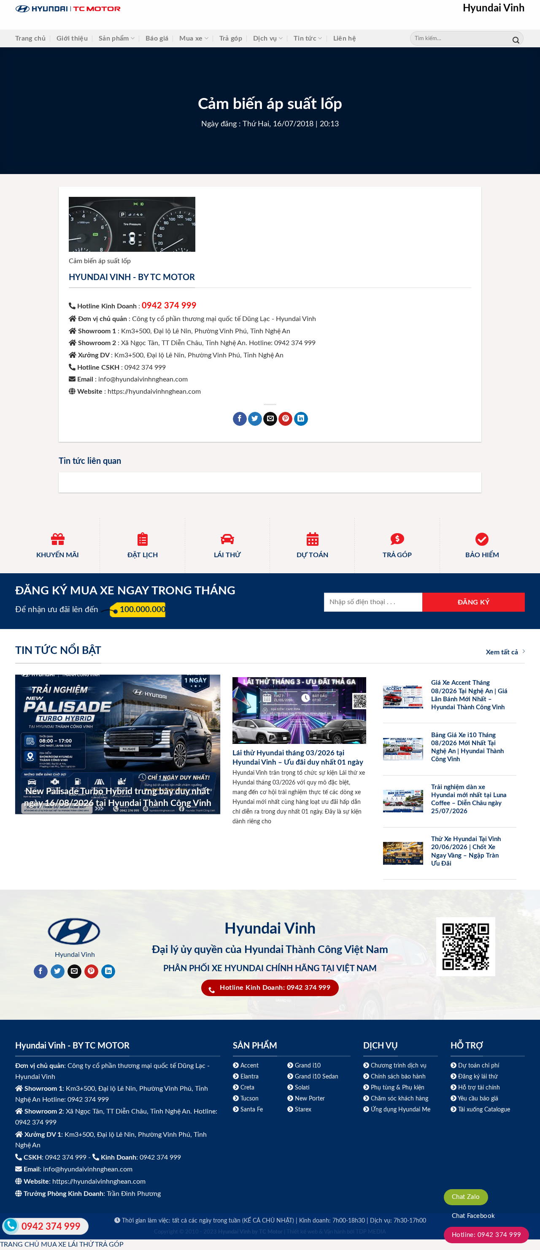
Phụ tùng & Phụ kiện (397, 1087)
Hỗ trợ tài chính (479, 1087)
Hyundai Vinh (494, 8)
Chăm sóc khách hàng (399, 1098)
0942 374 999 (169, 306)
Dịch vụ (265, 38)
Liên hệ (344, 38)
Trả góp (230, 38)
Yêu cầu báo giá (478, 1098)
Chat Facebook (473, 1216)
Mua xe (190, 38)
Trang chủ (30, 38)
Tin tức (305, 38)
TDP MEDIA (371, 1232)
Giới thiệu (72, 38)
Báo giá (157, 38)
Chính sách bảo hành (397, 1076)
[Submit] (516, 39)
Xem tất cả (502, 652)
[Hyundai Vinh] (120, 9)
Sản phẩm (114, 38)
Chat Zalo (466, 1197)
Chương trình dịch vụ (399, 1065)
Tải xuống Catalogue (484, 1109)
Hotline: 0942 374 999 (486, 1235)
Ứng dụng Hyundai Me (399, 1109)
